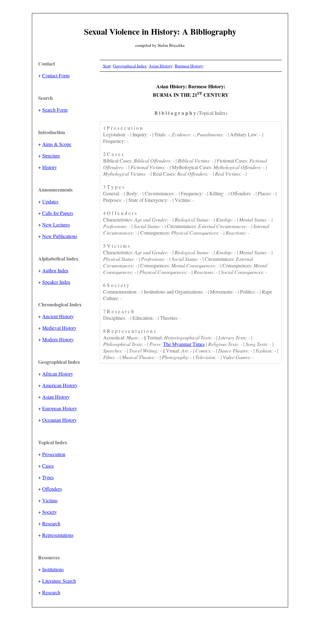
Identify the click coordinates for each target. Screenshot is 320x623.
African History (57, 373)
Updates (50, 201)
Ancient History (58, 316)
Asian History (56, 396)
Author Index (55, 270)
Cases (48, 465)
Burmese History (189, 66)
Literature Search (59, 580)
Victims (50, 500)
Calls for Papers (57, 213)
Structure (51, 155)
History (49, 167)
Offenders (52, 488)
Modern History (58, 339)
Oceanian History (59, 419)
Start (107, 66)
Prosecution (53, 454)
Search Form (55, 109)
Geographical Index (130, 66)
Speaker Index (56, 282)
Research (51, 523)
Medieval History (59, 327)
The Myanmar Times (184, 344)
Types (48, 477)
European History (59, 408)
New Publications (59, 236)
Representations (57, 535)
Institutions (53, 569)
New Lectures (56, 224)
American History (60, 385)
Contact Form (55, 75)
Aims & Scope (56, 144)
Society (49, 512)
